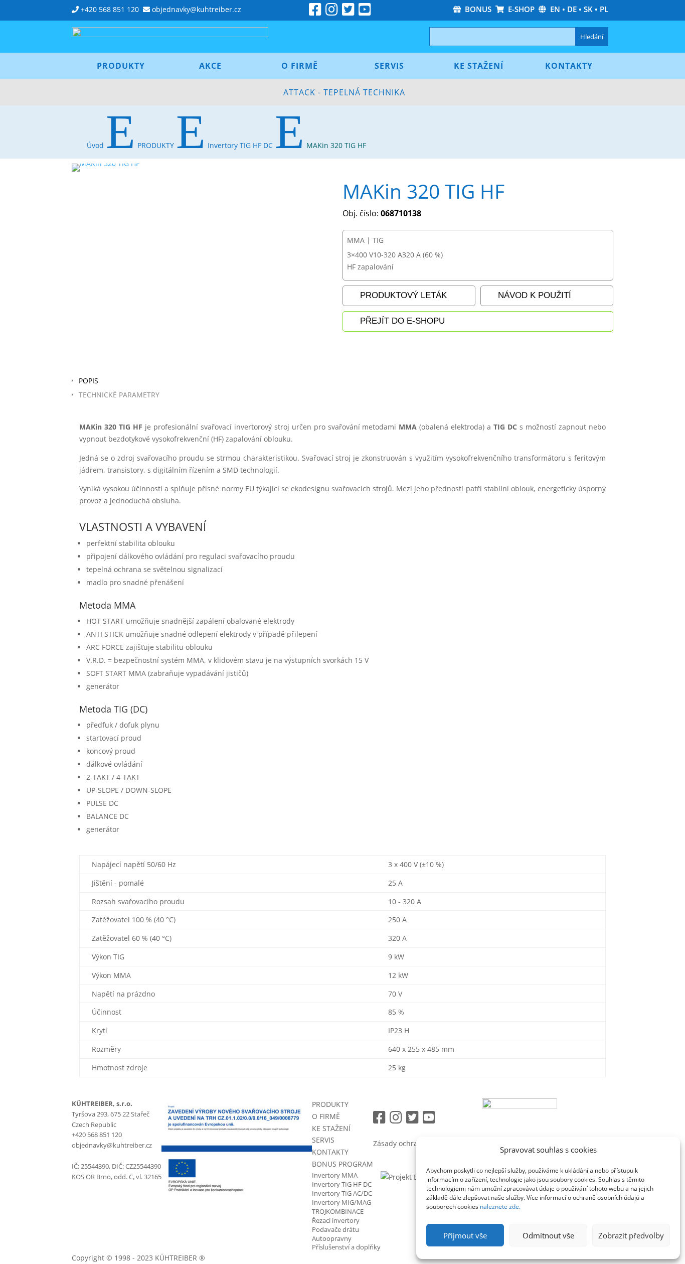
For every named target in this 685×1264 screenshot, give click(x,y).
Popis (88, 380)
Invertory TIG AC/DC (342, 1193)
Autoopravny (332, 1238)
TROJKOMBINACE (338, 1211)
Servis (389, 65)
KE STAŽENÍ (331, 1128)
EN (555, 9)
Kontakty (569, 65)
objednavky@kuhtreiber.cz (196, 9)
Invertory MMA (335, 1175)
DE (572, 9)
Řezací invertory (336, 1220)
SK (588, 9)
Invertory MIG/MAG (341, 1202)
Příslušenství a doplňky (346, 1246)
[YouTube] (365, 12)
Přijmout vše (465, 1235)
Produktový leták (403, 295)
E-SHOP (519, 9)
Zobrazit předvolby (631, 1235)
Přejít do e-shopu (402, 321)
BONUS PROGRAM (342, 1164)
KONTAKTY (330, 1152)
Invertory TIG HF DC (342, 1184)
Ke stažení (478, 65)
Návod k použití (534, 295)
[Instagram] (331, 12)
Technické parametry (119, 394)
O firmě (299, 65)
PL (604, 9)
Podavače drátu (335, 1229)
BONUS (476, 9)
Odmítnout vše (548, 1235)
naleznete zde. (500, 1206)
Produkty (121, 65)
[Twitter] (348, 12)
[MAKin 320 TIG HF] (105, 163)
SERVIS (323, 1140)
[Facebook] (315, 12)
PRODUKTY (330, 1104)
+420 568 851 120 (110, 9)
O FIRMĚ (326, 1116)
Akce (210, 65)
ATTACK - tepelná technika (344, 92)
